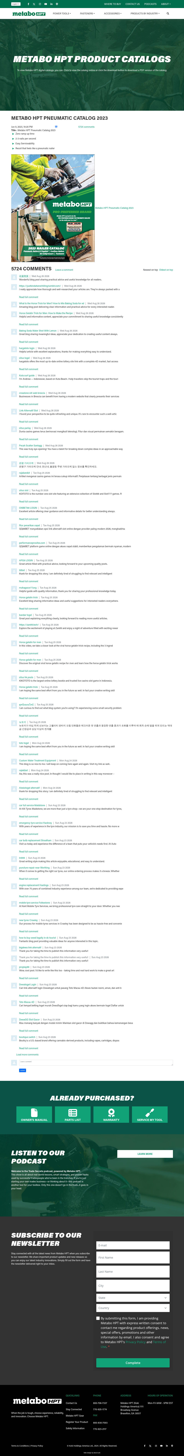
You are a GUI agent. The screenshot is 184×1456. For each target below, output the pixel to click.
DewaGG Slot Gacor (29, 1019)
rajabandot (24, 472)
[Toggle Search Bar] (167, 13)
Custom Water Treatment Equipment (37, 760)
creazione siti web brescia (32, 392)
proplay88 (24, 966)
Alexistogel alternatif (29, 787)
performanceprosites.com (32, 542)
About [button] (165, 3)
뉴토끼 (22, 721)
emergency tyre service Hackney (35, 822)
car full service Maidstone (32, 805)
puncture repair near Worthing (34, 867)
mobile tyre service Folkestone (34, 902)
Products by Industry (144, 13)
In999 (22, 857)
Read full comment (28, 296)
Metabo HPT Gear (75, 1415)
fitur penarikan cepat (29, 525)
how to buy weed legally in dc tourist (37, 937)
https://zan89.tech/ (29, 624)
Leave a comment (64, 269)
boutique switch (27, 1036)
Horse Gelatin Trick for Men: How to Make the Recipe (46, 313)
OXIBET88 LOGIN (28, 507)
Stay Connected (74, 1409)
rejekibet (23, 770)
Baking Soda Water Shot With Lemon (37, 330)
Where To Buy (112, 3)
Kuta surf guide (26, 375)
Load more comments (27, 1054)
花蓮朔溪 (23, 276)
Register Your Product (77, 1421)
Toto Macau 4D (26, 1001)
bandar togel (25, 614)
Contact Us (132, 3)
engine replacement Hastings (34, 885)
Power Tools (61, 13)
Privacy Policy (136, 1342)
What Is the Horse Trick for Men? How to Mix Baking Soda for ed (51, 303)
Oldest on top (166, 269)
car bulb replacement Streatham (35, 840)
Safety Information (75, 1428)
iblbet (22, 570)
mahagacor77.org (28, 587)
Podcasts (150, 3)
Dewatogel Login (27, 984)
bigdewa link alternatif (30, 947)
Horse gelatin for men (30, 642)
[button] (165, 1297)
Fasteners (86, 13)
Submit (22, 1070)
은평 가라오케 (26, 462)
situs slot (23, 490)
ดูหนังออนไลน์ (26, 704)
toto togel (24, 742)
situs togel (24, 357)
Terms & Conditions (20, 1445)
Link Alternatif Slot (28, 410)
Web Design (87, 1453)
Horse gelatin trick (28, 597)
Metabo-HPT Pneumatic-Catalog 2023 (114, 207)
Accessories (112, 13)
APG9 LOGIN (26, 560)
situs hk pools (26, 677)
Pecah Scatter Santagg (30, 445)
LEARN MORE (145, 1153)
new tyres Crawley (28, 920)
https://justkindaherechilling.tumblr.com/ (40, 285)
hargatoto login (26, 348)
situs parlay (25, 427)
